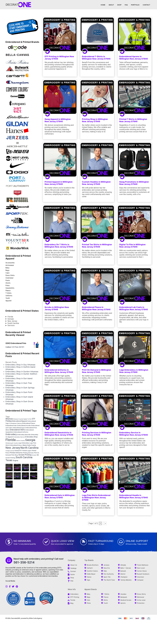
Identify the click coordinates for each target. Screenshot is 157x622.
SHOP (119, 5)
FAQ (126, 5)
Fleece (8, 290)
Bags (7, 270)
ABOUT (111, 5)
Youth (8, 298)
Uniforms (9, 296)
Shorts (8, 283)
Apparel (8, 301)
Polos (8, 285)
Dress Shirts (10, 275)
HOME (103, 5)
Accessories (10, 263)
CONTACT (146, 5)
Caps (7, 273)
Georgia (10, 319)
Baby (7, 268)
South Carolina (13, 323)
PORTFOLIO (135, 5)
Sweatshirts (10, 288)
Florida (10, 317)
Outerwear (9, 278)
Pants (8, 280)
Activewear (10, 265)
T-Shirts (8, 293)
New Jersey (12, 321)
